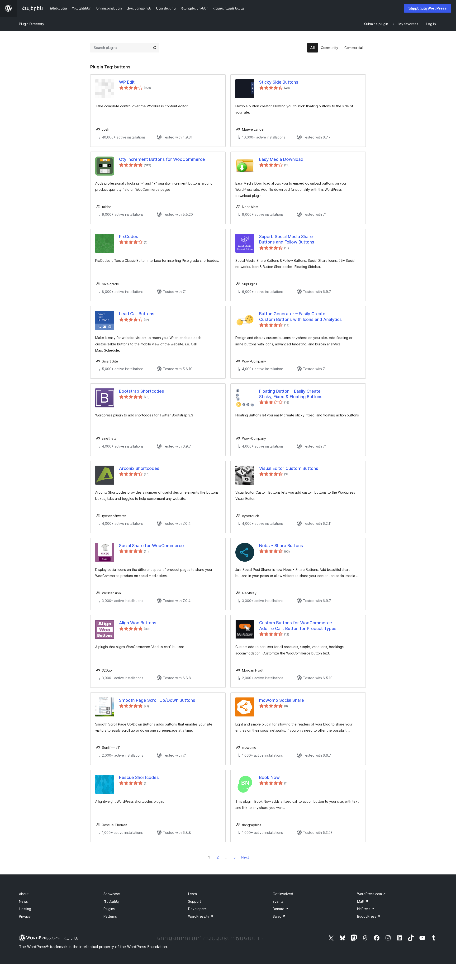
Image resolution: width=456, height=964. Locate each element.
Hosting (25, 909)
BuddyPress (368, 916)
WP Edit (127, 82)
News (23, 901)
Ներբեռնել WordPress (427, 8)
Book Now (269, 777)
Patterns (110, 916)
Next (245, 857)
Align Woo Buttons (137, 622)
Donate (280, 909)
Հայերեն (71, 938)
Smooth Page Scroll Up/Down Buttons (157, 700)
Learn (192, 894)
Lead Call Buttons (136, 313)
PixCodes (128, 236)
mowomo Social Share (281, 700)
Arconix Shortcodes (139, 468)
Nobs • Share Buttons (281, 545)
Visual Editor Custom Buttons (288, 468)
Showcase (112, 894)
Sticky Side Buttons (278, 82)
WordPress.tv (200, 916)
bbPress (365, 909)
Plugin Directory (31, 24)
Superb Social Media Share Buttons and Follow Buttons (286, 239)
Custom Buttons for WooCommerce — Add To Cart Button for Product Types (298, 625)
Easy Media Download (281, 159)
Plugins (109, 909)
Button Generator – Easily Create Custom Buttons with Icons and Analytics (300, 316)
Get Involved (283, 894)
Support (194, 901)
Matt (362, 901)
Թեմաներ (112, 901)
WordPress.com (371, 894)
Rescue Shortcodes (139, 777)
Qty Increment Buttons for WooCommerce (162, 159)
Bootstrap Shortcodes (141, 391)
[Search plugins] (154, 47)
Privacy (25, 916)
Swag (279, 916)
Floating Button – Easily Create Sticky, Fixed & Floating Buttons (291, 394)
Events (278, 901)
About (23, 894)
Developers (197, 909)
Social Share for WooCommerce (151, 545)
